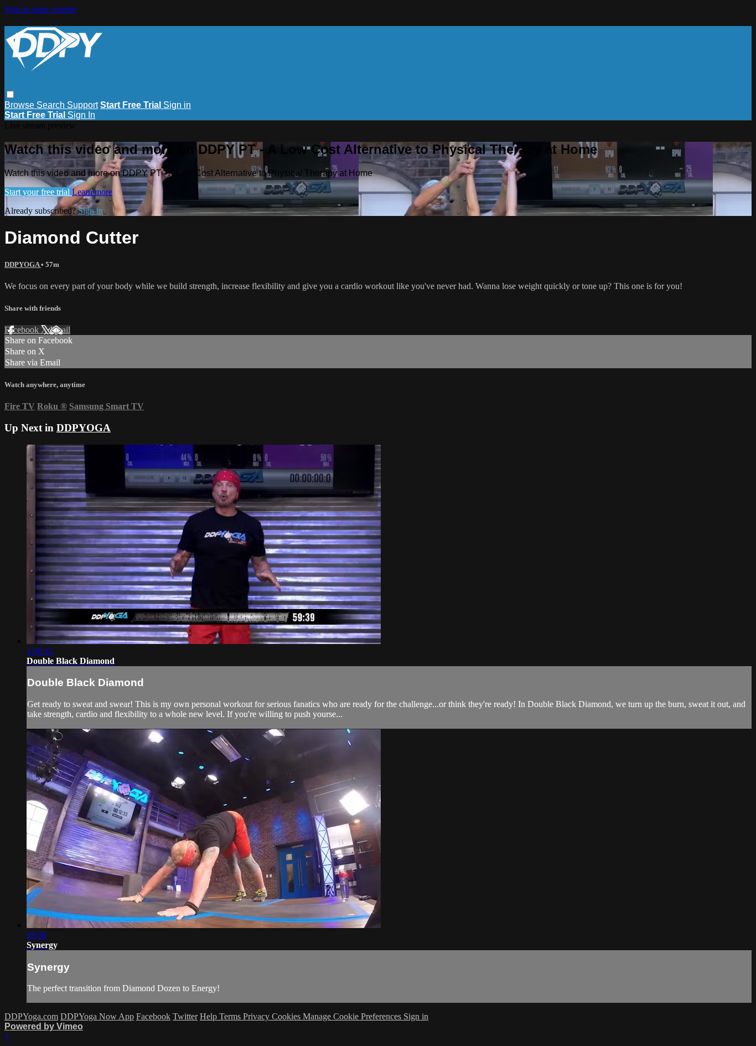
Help (209, 1016)
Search (52, 105)
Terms (231, 1016)
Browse (20, 105)
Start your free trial (38, 192)
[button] (10, 94)
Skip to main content (40, 9)
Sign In (81, 115)
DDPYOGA (22, 264)
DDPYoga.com (31, 1016)
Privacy (257, 1016)
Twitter (185, 1016)
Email (60, 329)
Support (82, 105)
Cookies (287, 1016)
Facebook (22, 329)
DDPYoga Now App (97, 1016)
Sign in (177, 105)
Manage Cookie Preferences (353, 1016)
